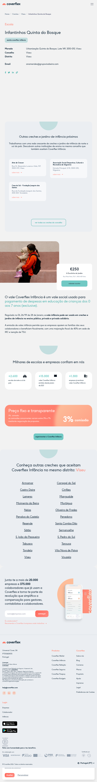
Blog (78, 660)
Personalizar (23, 775)
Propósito (80, 674)
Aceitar (9, 775)
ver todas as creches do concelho (48, 223)
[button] (92, 4)
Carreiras (79, 665)
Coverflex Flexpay (58, 674)
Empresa (5, 708)
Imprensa (80, 683)
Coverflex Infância (58, 660)
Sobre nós (80, 656)
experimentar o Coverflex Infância (48, 437)
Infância (5, 717)
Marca (78, 670)
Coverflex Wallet (58, 656)
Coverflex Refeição (59, 665)
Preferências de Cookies (85, 692)
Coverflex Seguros (58, 670)
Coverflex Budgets (59, 679)
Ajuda (78, 679)
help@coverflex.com (10, 688)
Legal (78, 688)
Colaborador (7, 712)
